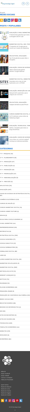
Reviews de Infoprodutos (9, 307)
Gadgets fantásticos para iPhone (18, 104)
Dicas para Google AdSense (10, 219)
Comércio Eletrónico (8, 199)
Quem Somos (4, 385)
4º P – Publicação (6, 165)
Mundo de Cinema (6, 391)
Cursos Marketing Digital (19, 114)
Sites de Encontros (7, 315)
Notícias (3, 279)
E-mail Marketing (6, 223)
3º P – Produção (5, 161)
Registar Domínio (6, 303)
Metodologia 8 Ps (6, 271)
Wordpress (4, 339)
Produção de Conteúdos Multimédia (13, 295)
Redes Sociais (5, 299)
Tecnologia (22, 125)
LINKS (2, 255)
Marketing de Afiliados (8, 263)
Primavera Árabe (6, 291)
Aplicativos (13, 55)
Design (2, 215)
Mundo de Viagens (6, 393)
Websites (3, 331)
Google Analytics (6, 243)
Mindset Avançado (7, 275)
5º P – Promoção (6, 169)
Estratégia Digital (7, 235)
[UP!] (15, 410)
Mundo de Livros (5, 389)
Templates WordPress (8, 327)
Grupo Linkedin (5, 375)
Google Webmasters (7, 247)
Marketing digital (16, 44)
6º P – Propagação (6, 173)
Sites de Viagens (6, 319)
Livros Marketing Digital (9, 259)
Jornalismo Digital (7, 251)
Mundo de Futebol (6, 395)
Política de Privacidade (7, 379)
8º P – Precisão (5, 181)
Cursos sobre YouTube (8, 211)
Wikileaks (3, 335)
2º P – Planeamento (7, 157)
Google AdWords (6, 239)
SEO (25, 44)
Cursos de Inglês (6, 203)
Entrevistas (4, 231)
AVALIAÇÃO (13, 32)
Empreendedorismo (7, 227)
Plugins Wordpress (7, 287)
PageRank (3, 283)
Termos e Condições (6, 377)
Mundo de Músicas (6, 387)
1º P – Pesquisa (5, 153)
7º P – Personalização (8, 177)
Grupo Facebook (5, 373)
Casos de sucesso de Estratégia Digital (15, 193)
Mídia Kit (3, 371)
